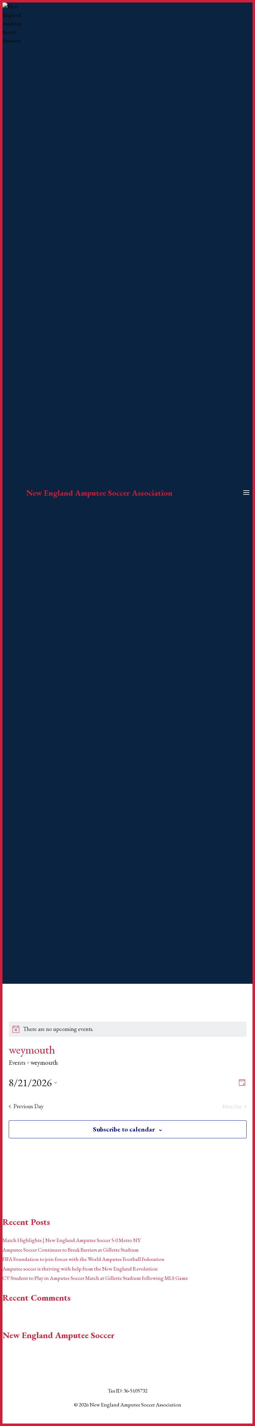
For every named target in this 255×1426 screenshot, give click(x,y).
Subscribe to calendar (124, 1129)
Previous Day (28, 1106)
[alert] (58, 1029)
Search (9, 1188)
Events (17, 1062)
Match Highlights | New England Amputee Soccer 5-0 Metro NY (71, 1240)
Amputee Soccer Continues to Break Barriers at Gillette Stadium (70, 1249)
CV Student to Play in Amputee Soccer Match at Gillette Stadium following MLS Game (95, 1278)
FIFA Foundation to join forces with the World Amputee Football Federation (83, 1259)
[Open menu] (246, 493)
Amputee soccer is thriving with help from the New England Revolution (80, 1268)
